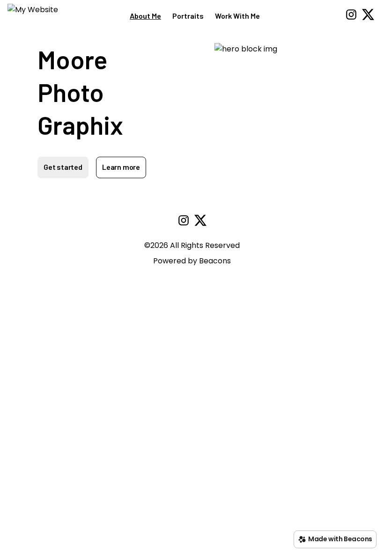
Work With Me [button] (237, 15)
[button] (32, 16)
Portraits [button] (188, 15)
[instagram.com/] (351, 16)
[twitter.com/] (368, 16)
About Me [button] (145, 15)
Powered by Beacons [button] (192, 260)
